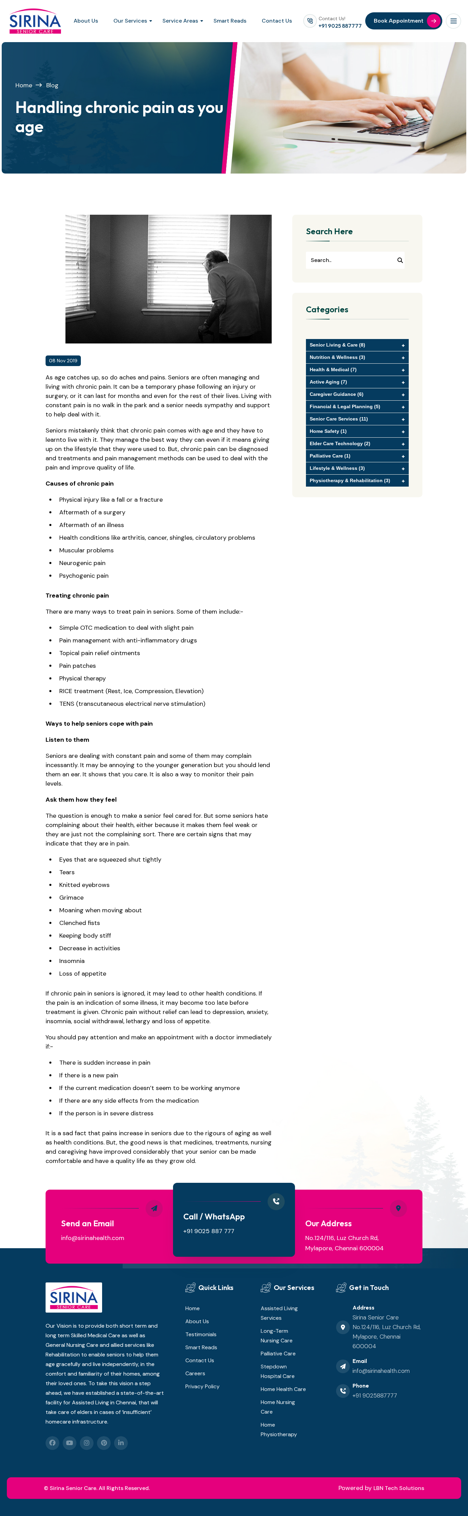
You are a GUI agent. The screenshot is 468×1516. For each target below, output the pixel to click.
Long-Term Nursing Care (277, 1335)
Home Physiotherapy (279, 1429)
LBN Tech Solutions (398, 1488)
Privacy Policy (202, 1386)
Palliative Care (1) (330, 456)
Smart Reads (229, 20)
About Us (86, 20)
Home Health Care (283, 1389)
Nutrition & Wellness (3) (337, 357)
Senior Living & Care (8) (337, 345)
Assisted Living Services (279, 1313)
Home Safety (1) (328, 431)
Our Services (130, 20)
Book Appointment (398, 20)
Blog (52, 85)
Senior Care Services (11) (339, 419)
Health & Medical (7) (333, 369)
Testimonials (201, 1334)
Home (23, 85)
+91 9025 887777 (340, 25)
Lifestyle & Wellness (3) (337, 468)
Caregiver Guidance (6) (337, 394)
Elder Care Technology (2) (340, 443)
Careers (195, 1373)
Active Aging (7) (328, 382)
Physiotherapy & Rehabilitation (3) (350, 480)
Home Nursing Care (278, 1407)
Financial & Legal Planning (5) (345, 406)
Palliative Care (278, 1353)
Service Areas (180, 20)
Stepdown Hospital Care (278, 1371)
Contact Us (277, 20)
